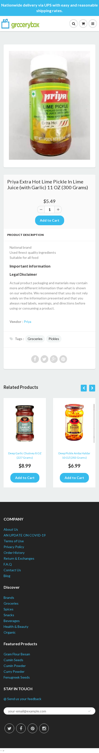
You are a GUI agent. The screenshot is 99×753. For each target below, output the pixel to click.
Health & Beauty (16, 626)
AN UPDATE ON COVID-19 (25, 535)
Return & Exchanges (19, 558)
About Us (11, 529)
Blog (7, 576)
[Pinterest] (32, 728)
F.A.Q (8, 564)
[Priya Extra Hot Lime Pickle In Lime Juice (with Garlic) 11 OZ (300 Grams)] (49, 105)
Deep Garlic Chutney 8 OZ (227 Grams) (24, 455)
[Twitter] (9, 728)
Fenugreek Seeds (17, 677)
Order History (14, 552)
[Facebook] (21, 728)
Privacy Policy (14, 547)
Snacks (9, 615)
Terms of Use (14, 541)
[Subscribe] (89, 711)
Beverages (12, 621)
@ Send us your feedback (22, 699)
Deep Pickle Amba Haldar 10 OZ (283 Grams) (74, 455)
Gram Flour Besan (17, 654)
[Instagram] (44, 728)
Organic (10, 632)
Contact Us (12, 570)
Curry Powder (14, 671)
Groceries (35, 339)
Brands (9, 597)
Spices (8, 609)
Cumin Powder (15, 666)
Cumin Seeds (13, 660)
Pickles (54, 339)
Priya (27, 321)
